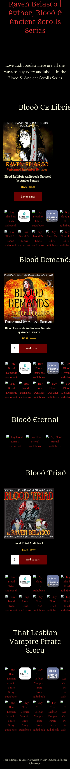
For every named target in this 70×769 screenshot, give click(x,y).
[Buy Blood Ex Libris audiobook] (10, 219)
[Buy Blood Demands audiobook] (11, 371)
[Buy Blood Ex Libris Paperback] (24, 216)
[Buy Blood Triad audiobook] (11, 584)
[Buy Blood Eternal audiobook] (15, 441)
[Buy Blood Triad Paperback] (25, 581)
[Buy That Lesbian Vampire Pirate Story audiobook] (11, 683)
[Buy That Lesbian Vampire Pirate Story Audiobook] (25, 673)
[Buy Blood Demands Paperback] (25, 368)
